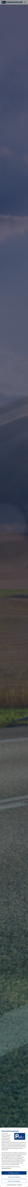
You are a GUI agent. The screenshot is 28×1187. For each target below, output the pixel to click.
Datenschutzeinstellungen (14, 1181)
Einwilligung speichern (14, 1173)
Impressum (19, 1184)
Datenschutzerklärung (6, 1168)
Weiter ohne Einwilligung (14, 1177)
